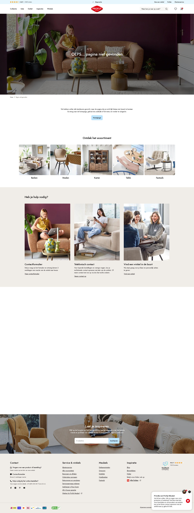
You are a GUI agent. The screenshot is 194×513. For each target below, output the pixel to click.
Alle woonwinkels (68, 471)
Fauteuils (102, 480)
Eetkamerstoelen (104, 467)
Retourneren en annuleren (71, 480)
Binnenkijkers (131, 471)
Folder (169, 2)
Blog (128, 467)
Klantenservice (179, 2)
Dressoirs (102, 471)
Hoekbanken (103, 477)
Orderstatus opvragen (69, 477)
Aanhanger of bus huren (70, 487)
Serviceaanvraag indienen (71, 483)
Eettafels (102, 474)
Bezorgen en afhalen (69, 474)
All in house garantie (69, 490)
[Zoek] (166, 9)
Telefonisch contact (84, 264)
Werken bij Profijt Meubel (71, 493)
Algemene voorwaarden (147, 507)
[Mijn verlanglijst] (175, 9)
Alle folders (134, 480)
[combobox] (154, 9)
